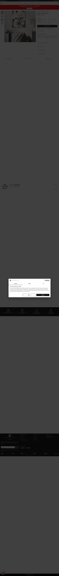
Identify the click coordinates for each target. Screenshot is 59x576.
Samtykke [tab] (15, 283)
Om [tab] (43, 283)
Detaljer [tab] (29, 283)
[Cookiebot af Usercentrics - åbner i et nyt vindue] (45, 280)
